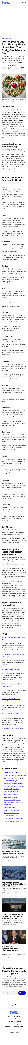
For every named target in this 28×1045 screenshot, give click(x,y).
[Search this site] (23, 2)
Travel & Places (18, 1026)
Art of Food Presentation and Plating (15, 775)
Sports (23, 1024)
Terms (21, 1029)
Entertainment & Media (14, 1021)
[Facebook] (15, 1005)
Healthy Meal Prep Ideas (11, 821)
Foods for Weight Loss (10, 815)
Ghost (17, 1032)
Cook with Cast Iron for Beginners (14, 778)
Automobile (17, 1016)
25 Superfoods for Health (12, 772)
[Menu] (25, 2)
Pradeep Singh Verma (11, 66)
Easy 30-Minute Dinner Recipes (13, 818)
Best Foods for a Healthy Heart (13, 783)
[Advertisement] (14, 20)
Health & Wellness (7, 38)
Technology (8, 1026)
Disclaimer (8, 1029)
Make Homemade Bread (11, 794)
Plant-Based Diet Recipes (11, 813)
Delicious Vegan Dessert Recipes (14, 786)
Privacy (15, 1029)
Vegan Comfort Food (10, 797)
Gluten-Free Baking (10, 807)
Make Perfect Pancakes (11, 810)
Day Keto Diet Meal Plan (11, 792)
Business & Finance (14, 1019)
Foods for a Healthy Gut (11, 781)
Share (22, 67)
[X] (12, 1005)
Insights (17, 1024)
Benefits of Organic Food (11, 789)
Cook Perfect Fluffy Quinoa (12, 800)
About (9, 1016)
